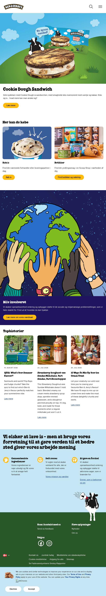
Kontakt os (33, 555)
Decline (13, 589)
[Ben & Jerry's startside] (13, 6)
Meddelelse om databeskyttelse (71, 555)
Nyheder (76, 529)
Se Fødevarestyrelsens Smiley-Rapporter (47, 563)
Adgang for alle (56, 559)
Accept (31, 589)
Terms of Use (76, 574)
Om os (75, 533)
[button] (6, 555)
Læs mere (10, 105)
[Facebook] (41, 543)
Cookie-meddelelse (38, 559)
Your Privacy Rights (72, 577)
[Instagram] (49, 543)
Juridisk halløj (47, 555)
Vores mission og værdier (57, 476)
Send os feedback (45, 529)
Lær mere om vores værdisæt (19, 317)
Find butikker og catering (69, 177)
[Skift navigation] (100, 6)
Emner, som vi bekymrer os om (91, 481)
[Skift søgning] (91, 6)
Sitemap (70, 559)
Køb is (8, 177)
